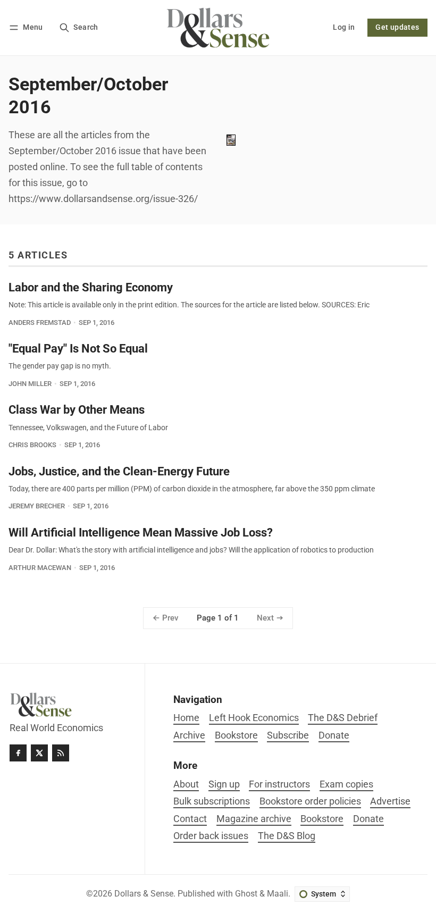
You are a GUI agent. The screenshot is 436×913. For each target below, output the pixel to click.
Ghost (246, 894)
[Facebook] (18, 752)
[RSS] (60, 752)
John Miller (30, 384)
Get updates (397, 27)
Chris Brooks (32, 445)
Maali (277, 894)
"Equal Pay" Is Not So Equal (78, 348)
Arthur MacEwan (40, 568)
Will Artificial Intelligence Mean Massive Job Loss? (141, 532)
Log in (344, 27)
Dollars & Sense (143, 894)
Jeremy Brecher (37, 506)
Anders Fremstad (40, 322)
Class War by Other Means (77, 409)
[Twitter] (39, 752)
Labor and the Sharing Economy (91, 287)
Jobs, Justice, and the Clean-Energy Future (119, 471)
